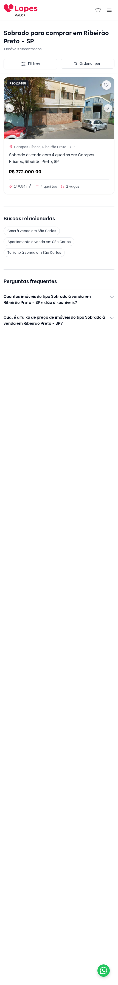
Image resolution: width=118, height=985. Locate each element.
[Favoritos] (98, 10)
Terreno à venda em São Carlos (34, 252)
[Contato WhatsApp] (103, 970)
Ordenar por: (91, 63)
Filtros (34, 63)
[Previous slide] (10, 108)
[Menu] (109, 10)
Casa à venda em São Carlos (31, 230)
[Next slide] (108, 108)
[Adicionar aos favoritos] (106, 85)
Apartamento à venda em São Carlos (39, 241)
